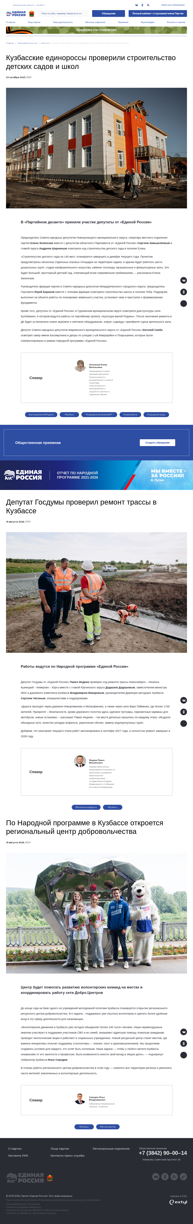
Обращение (108, 13)
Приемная (123, 22)
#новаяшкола (130, 414)
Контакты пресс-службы (68, 1155)
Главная (10, 43)
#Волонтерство (108, 1127)
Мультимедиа (147, 22)
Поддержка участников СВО (96, 30)
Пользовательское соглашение (23, 1204)
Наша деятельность (63, 22)
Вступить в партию (176, 22)
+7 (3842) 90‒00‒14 (163, 1153)
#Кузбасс (69, 414)
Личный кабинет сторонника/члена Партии (157, 13)
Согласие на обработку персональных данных (31, 1213)
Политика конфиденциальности (23, 1207)
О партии (10, 22)
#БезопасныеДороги (86, 807)
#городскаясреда (156, 414)
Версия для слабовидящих (173, 5)
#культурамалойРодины (41, 414)
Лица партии (34, 22)
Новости (45, 43)
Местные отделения (95, 22)
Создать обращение (157, 442)
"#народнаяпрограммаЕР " (99, 414)
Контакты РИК (18, 1155)
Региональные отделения (111, 1148)
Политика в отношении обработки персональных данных (37, 1210)
